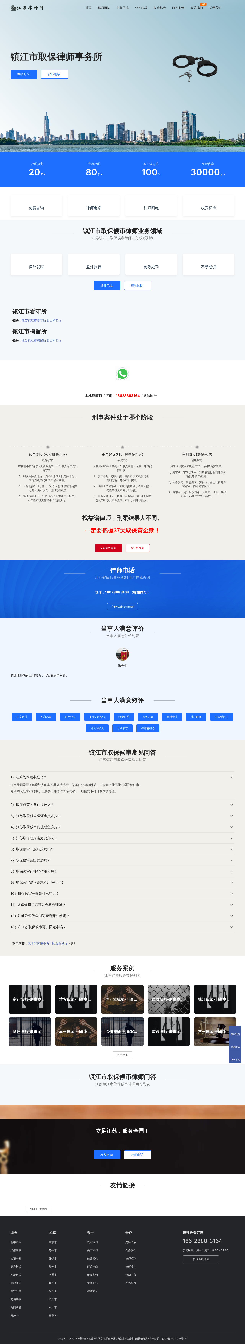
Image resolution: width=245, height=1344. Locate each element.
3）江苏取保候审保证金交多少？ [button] (36, 816)
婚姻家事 (16, 1250)
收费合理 (123, 716)
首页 (88, 8)
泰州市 (53, 1307)
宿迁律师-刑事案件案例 (30, 999)
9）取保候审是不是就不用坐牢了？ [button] (37, 882)
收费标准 (160, 8)
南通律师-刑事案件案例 (169, 1031)
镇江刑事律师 (38, 1208)
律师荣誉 (92, 1290)
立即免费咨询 (108, 548)
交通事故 (16, 1299)
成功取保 (196, 716)
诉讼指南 (92, 1266)
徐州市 (53, 1290)
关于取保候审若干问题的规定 (48, 943)
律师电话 (54, 74)
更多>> (15, 1315)
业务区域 (122, 8)
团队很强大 (97, 728)
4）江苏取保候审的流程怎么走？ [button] (36, 827)
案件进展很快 (97, 716)
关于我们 (215, 8)
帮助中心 (130, 1274)
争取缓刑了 (221, 716)
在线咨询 (23, 74)
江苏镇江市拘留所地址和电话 (41, 340)
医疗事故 (16, 1290)
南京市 (53, 1242)
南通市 (53, 1274)
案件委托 (92, 1282)
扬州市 (53, 1282)
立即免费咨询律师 (122, 606)
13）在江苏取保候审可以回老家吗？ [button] (38, 927)
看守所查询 (137, 548)
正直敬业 (22, 716)
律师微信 (92, 1258)
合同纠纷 (16, 1307)
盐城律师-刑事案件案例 (169, 999)
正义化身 (70, 716)
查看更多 (122, 1054)
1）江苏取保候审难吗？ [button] (29, 777)
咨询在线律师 (201, 1259)
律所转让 (130, 1266)
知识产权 (16, 1258)
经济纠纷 (16, 1274)
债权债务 (16, 1282)
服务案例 (178, 8)
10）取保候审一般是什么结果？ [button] (35, 894)
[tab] (122, 785)
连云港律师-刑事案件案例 (122, 999)
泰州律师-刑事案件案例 (76, 1031)
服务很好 (148, 716)
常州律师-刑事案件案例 (215, 1031)
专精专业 (172, 716)
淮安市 (53, 1299)
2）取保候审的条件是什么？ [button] (32, 805)
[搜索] (232, 8)
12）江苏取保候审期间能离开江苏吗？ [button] (40, 916)
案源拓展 (130, 1242)
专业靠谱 (122, 728)
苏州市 (53, 1250)
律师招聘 (130, 1258)
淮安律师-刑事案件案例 (76, 999)
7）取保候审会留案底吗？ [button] (30, 860)
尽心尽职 (46, 716)
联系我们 (197, 8)
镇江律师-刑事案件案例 (215, 999)
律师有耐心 (148, 728)
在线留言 (130, 1282)
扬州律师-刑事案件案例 (30, 1031)
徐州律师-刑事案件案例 (122, 1031)
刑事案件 (16, 1242)
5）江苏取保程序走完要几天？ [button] (34, 838)
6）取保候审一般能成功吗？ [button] (32, 849)
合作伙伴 (130, 1250)
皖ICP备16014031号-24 (174, 1338)
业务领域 (141, 8)
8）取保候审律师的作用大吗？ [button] (34, 871)
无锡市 (53, 1258)
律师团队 (104, 8)
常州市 (53, 1266)
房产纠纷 (16, 1266)
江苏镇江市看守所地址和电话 (41, 320)
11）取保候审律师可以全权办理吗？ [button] (38, 905)
